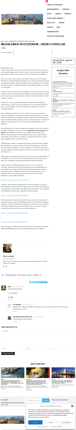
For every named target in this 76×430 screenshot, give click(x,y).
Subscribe (45, 400)
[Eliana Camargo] (7, 248)
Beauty (54, 379)
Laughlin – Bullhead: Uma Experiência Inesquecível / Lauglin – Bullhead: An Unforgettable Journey (62, 382)
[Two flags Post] (22, 19)
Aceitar (35, 422)
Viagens (6, 41)
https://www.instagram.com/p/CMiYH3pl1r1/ (14, 222)
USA (40, 275)
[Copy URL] (49, 54)
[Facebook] (32, 54)
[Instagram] (6, 266)
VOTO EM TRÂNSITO (57, 91)
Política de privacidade (56, 426)
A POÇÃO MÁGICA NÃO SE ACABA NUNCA (62, 83)
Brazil (54, 90)
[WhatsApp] (36, 54)
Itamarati (35, 275)
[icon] (47, 1)
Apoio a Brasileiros (11, 275)
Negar (50, 422)
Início (2, 41)
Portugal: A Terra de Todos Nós (61, 111)
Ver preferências (66, 422)
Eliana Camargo (7, 52)
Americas (28, 379)
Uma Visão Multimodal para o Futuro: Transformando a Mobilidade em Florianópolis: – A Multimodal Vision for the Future (12, 382)
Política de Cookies (43, 426)
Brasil (30, 275)
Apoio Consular (22, 275)
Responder (10, 299)
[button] (72, 406)
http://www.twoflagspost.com (9, 258)
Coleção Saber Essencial (59, 81)
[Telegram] (45, 54)
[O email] (40, 54)
